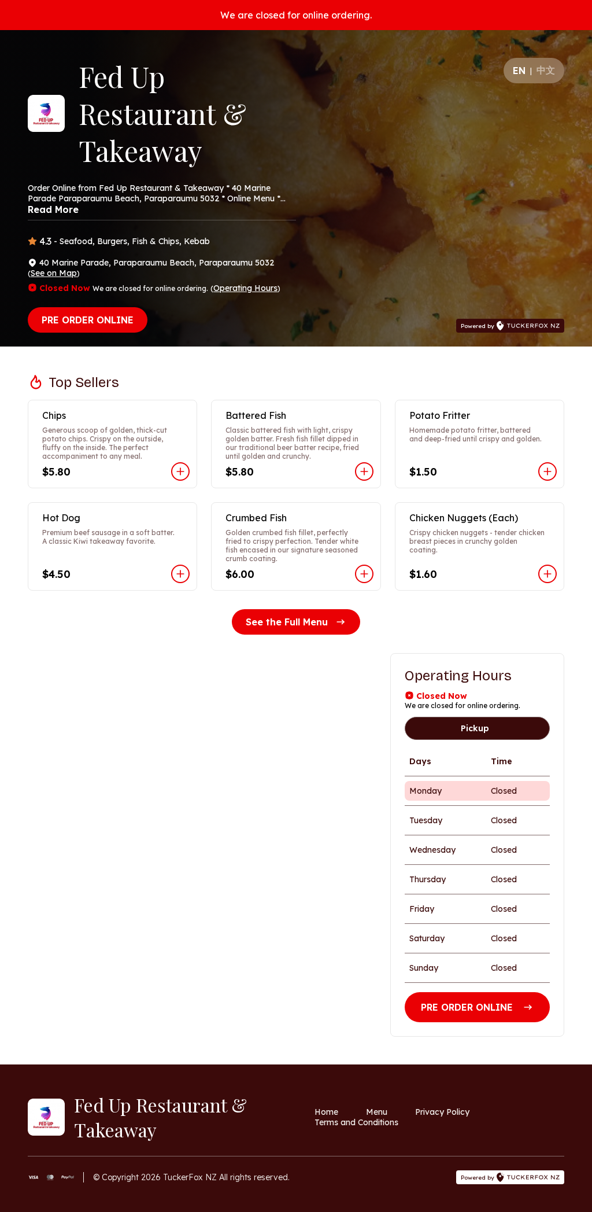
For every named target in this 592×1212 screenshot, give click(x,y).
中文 (545, 70)
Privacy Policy (442, 1112)
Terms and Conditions (356, 1122)
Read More (53, 209)
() (54, 273)
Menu (376, 1112)
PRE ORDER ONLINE (88, 320)
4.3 (45, 241)
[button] (112, 444)
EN (519, 70)
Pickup (475, 728)
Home (326, 1112)
